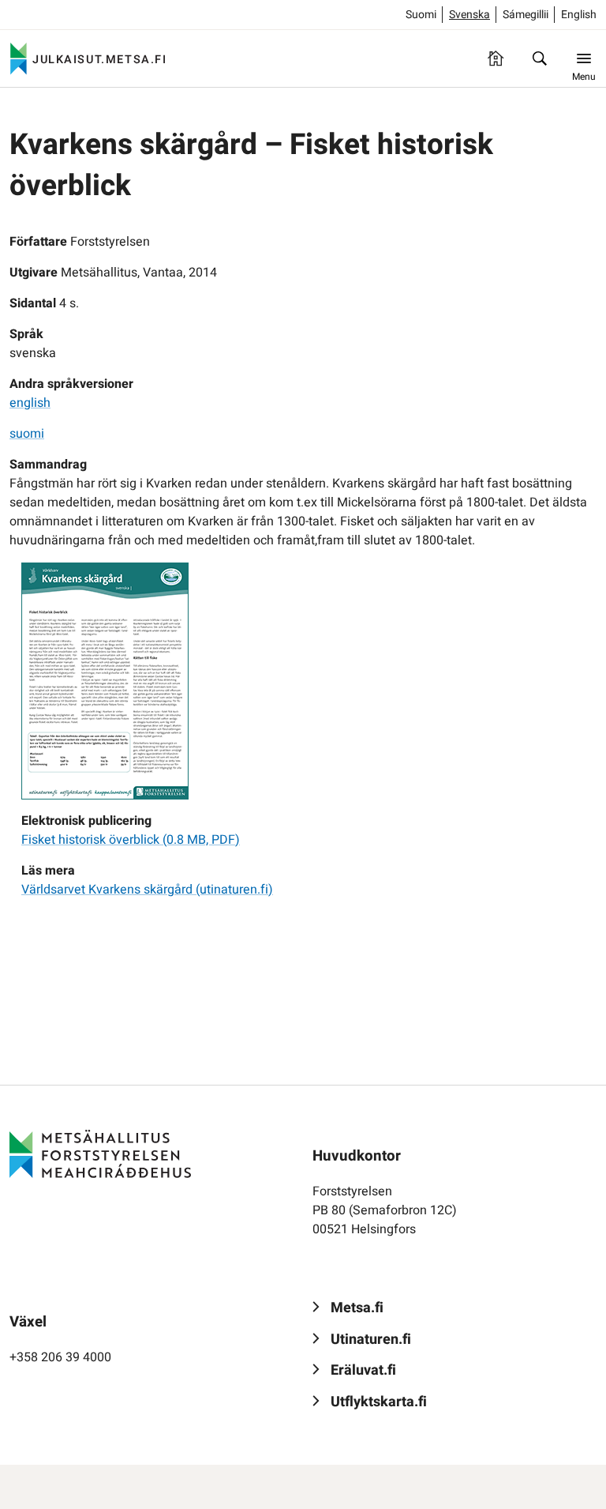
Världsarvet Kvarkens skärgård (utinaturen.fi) (147, 889)
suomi (26, 433)
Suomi (421, 14)
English (579, 14)
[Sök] (540, 58)
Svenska (469, 14)
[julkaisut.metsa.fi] (100, 1154)
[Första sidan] (495, 58)
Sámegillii (525, 14)
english (29, 402)
